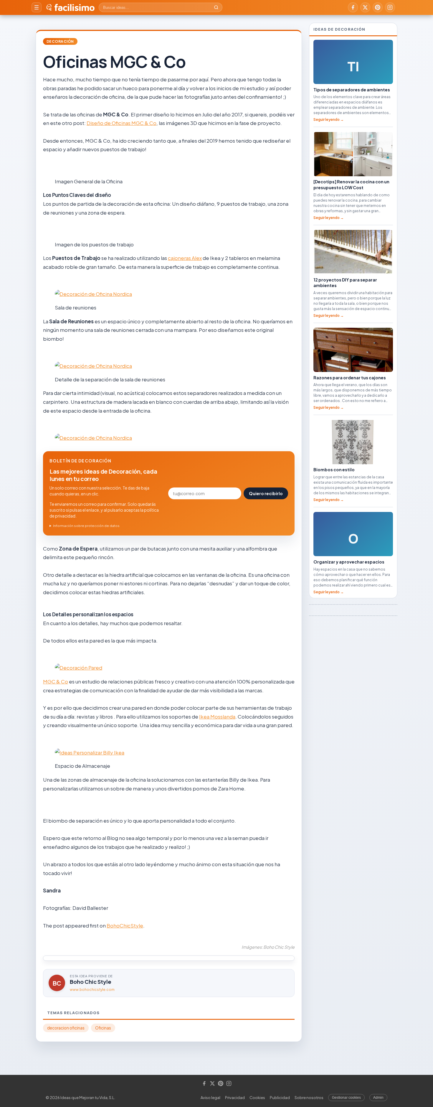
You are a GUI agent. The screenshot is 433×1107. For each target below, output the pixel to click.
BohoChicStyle (125, 925)
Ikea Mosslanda (217, 716)
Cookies (257, 1097)
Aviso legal (210, 1097)
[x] (365, 7)
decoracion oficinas (66, 1027)
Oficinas (103, 1027)
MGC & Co (55, 681)
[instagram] (390, 7)
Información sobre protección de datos (86, 525)
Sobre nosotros (309, 1097)
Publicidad (280, 1097)
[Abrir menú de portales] (37, 7)
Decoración (60, 41)
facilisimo (74, 7)
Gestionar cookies (346, 1098)
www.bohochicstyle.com (92, 989)
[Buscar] (216, 7)
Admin (378, 1098)
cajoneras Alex (185, 258)
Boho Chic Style (90, 981)
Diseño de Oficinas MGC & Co (121, 123)
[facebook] (353, 7)
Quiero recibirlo (266, 493)
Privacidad (235, 1097)
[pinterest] (378, 7)
